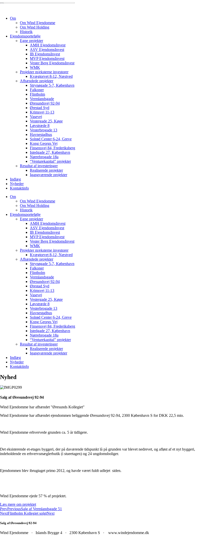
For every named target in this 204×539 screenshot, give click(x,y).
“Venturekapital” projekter (50, 161)
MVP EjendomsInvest (47, 58)
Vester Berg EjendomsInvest (52, 63)
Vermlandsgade (42, 99)
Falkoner (37, 90)
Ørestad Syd (39, 108)
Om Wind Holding (34, 27)
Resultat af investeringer (39, 166)
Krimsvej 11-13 (42, 112)
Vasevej (36, 117)
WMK (35, 67)
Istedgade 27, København (50, 152)
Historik (26, 32)
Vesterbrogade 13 (43, 130)
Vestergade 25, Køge (46, 121)
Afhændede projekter (36, 81)
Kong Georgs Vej (43, 143)
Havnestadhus (41, 134)
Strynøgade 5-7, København (52, 85)
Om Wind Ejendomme (37, 23)
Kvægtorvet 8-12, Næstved (51, 76)
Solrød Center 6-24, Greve (51, 139)
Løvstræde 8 (40, 125)
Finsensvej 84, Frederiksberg (52, 148)
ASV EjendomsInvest (47, 49)
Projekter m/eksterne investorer (44, 72)
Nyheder (17, 184)
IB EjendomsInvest (45, 54)
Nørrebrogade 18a (44, 157)
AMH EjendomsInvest (47, 45)
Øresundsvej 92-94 (45, 103)
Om (13, 18)
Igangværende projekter (48, 175)
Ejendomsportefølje (25, 36)
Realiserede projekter (46, 170)
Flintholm (37, 94)
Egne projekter (31, 40)
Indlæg (15, 179)
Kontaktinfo (19, 188)
